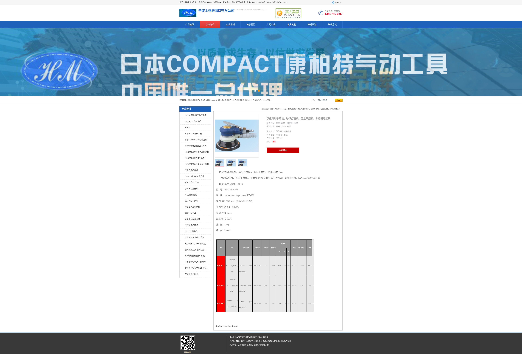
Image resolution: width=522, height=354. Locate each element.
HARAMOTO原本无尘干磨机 (197, 164)
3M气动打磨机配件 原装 (195, 256)
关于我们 (250, 24)
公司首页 (189, 24)
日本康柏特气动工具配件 (195, 262)
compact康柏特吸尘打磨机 (195, 146)
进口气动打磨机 (191, 201)
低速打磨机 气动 (192, 182)
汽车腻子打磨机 (191, 225)
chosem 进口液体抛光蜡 (194, 176)
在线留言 (283, 150)
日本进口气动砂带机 (193, 134)
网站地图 (265, 345)
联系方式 (332, 24)
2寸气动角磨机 (191, 231)
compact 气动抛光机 (193, 121)
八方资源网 (242, 345)
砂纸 (289, 127)
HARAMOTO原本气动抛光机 (197, 152)
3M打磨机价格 (191, 195)
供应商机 (210, 24)
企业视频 (230, 24)
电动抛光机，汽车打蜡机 (195, 244)
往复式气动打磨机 (192, 207)
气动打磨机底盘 (191, 170)
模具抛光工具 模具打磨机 (195, 250)
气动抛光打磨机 (191, 274)
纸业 (278, 127)
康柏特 (187, 127)
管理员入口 (258, 345)
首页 (271, 109)
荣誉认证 (312, 24)
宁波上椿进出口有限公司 (272, 341)
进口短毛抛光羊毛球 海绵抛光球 (197, 268)
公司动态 (271, 24)
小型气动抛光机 (191, 189)
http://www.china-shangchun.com (227, 326)
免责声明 (250, 345)
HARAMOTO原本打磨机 (195, 158)
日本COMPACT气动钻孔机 (196, 140)
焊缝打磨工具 (190, 213)
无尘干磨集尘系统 (192, 219)
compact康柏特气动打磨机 (195, 115)
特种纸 (283, 127)
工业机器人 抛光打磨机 (194, 237)
